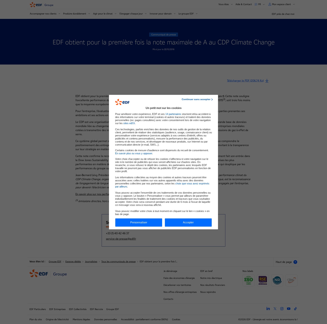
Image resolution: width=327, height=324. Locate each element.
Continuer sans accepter (196, 99)
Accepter (188, 222)
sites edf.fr (129, 123)
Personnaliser (138, 222)
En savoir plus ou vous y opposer (133, 153)
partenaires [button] (173, 114)
